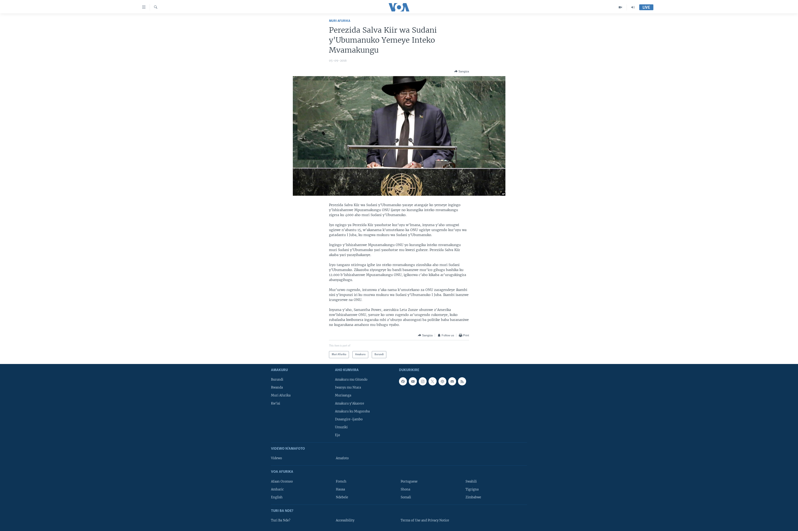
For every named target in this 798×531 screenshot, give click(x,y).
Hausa (340, 489)
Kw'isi (275, 403)
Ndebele (342, 497)
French (341, 481)
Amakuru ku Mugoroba (352, 411)
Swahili (471, 481)
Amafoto (342, 458)
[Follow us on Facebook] (403, 381)
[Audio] (633, 7)
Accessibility (345, 520)
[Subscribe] (452, 381)
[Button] (461, 71)
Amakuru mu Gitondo (351, 380)
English (277, 497)
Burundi (277, 380)
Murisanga (343, 395)
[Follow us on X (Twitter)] (432, 381)
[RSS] (462, 381)
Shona (405, 489)
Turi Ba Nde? (280, 520)
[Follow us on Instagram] (423, 381)
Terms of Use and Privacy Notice (425, 520)
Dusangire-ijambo (349, 419)
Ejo (337, 435)
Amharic (277, 489)
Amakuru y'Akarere (349, 403)
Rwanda (277, 388)
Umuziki (341, 427)
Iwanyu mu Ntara (348, 388)
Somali (406, 497)
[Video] (620, 7)
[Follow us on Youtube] (413, 381)
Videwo (276, 458)
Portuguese (409, 481)
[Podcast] (442, 381)
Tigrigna (472, 489)
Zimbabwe (473, 497)
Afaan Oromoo (282, 481)
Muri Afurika (339, 21)
